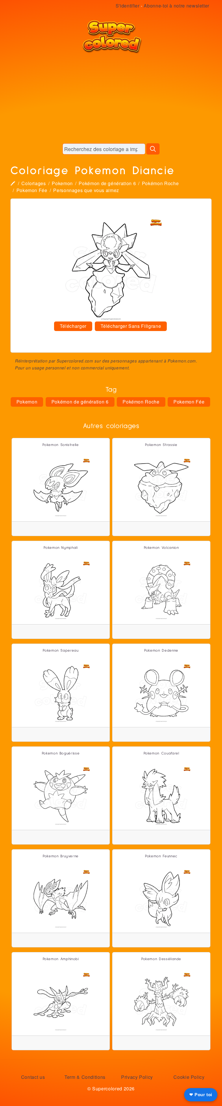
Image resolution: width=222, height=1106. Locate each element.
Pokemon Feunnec (161, 856)
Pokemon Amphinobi (61, 959)
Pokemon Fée (31, 190)
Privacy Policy (137, 1077)
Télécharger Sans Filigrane (131, 326)
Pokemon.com (182, 361)
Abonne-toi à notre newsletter (176, 5)
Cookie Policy (188, 1077)
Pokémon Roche (160, 183)
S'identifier (128, 5)
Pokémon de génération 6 (107, 183)
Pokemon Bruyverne (61, 856)
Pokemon (62, 183)
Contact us (33, 1077)
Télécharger (73, 326)
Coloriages (33, 183)
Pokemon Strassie (161, 445)
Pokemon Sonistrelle (60, 445)
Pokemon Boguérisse (61, 753)
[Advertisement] (111, 98)
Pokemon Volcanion (161, 548)
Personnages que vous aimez (86, 190)
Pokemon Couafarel (161, 753)
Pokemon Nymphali (60, 548)
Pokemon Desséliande (161, 959)
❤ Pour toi (200, 1094)
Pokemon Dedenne (161, 651)
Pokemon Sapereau (60, 651)
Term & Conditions (85, 1077)
